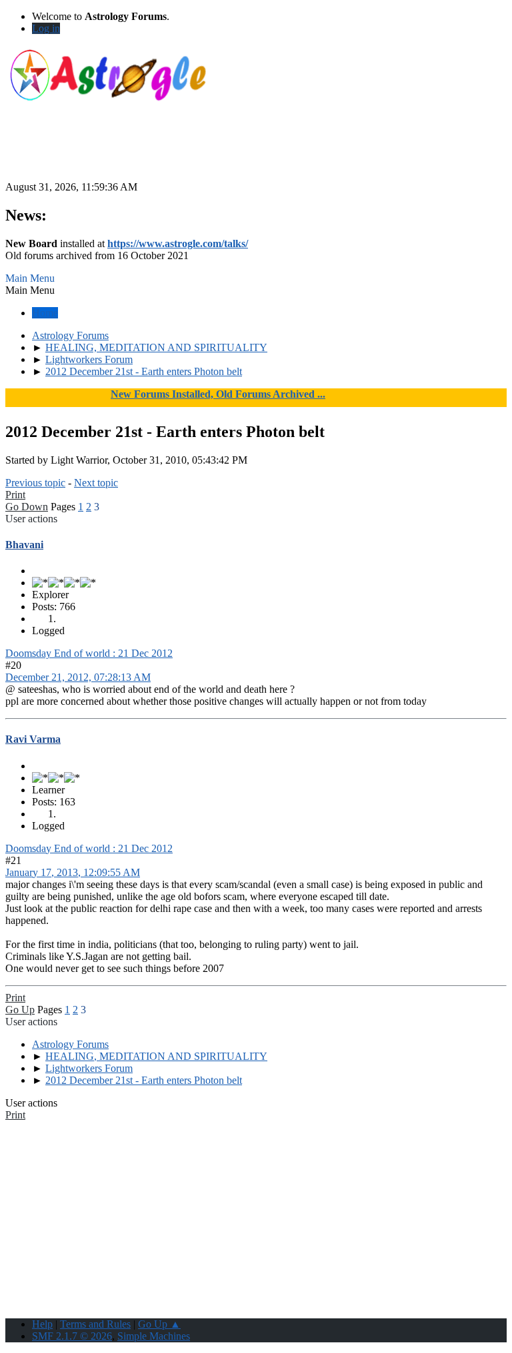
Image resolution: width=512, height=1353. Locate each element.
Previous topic (35, 482)
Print (15, 494)
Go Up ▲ (159, 1324)
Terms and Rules (95, 1324)
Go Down (26, 506)
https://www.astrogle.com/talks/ (177, 243)
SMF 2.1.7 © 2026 (72, 1336)
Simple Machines (153, 1336)
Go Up (20, 1009)
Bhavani (24, 544)
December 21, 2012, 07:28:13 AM (78, 677)
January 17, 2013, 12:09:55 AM (72, 872)
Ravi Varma (33, 739)
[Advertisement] (256, 151)
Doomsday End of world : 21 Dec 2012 (89, 653)
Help (42, 1324)
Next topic (96, 482)
